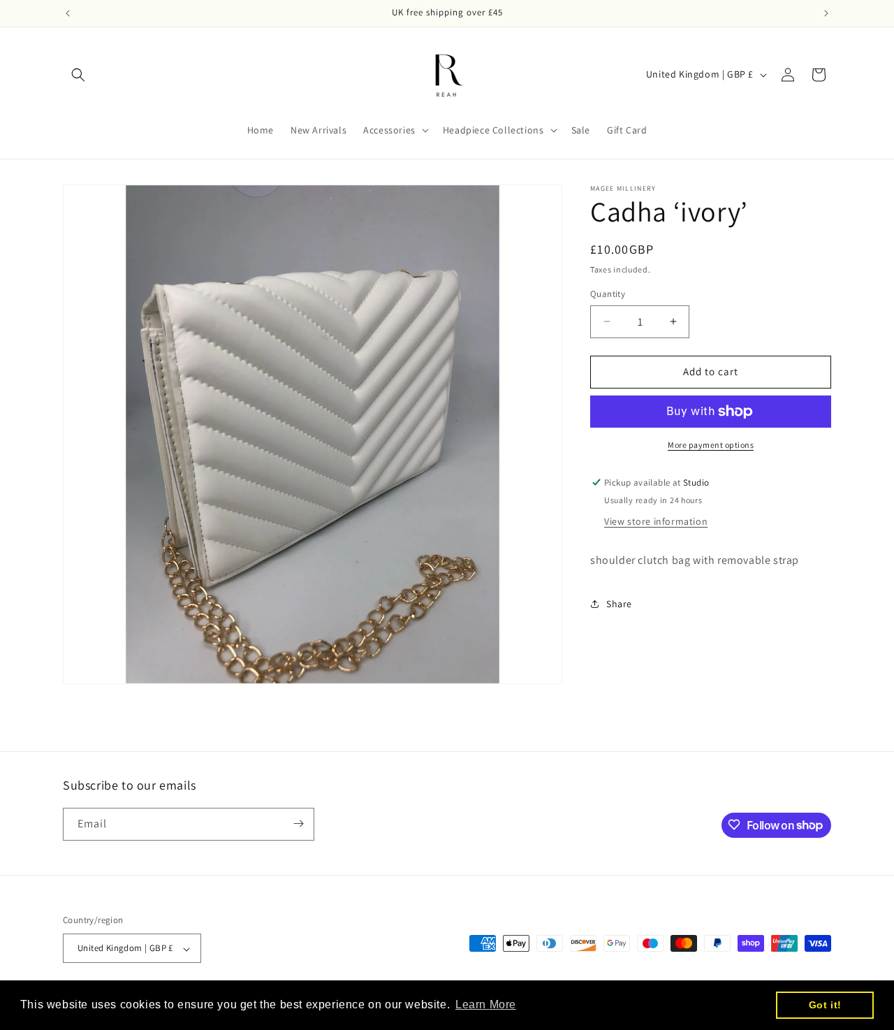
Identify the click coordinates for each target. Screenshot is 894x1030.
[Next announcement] (826, 13)
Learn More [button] (485, 1004)
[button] (78, 74)
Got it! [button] (825, 1004)
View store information (656, 521)
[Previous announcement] (67, 13)
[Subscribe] (298, 823)
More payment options (711, 445)
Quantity (607, 294)
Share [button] (619, 603)
